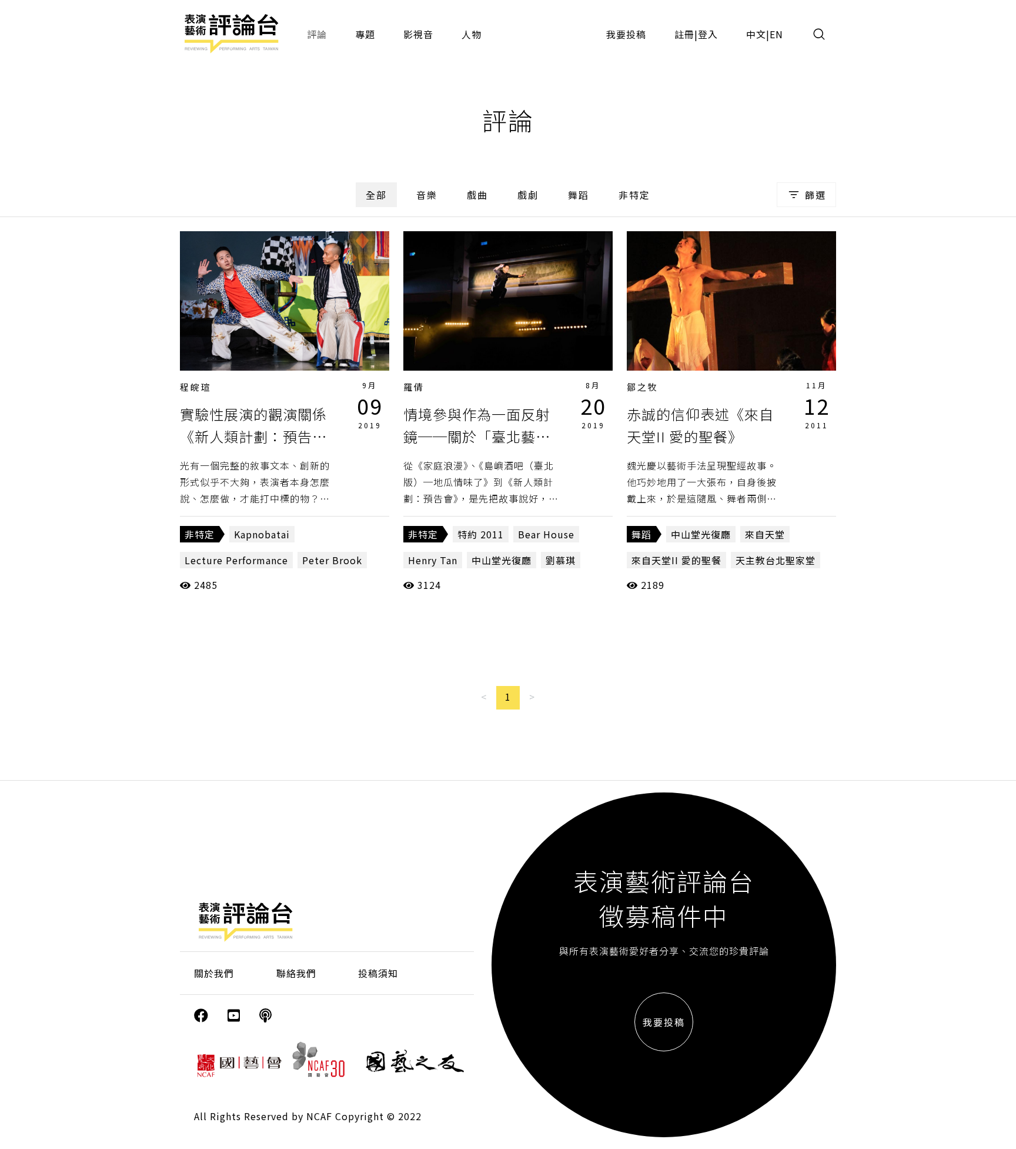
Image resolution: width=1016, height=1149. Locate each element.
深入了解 (284, 301)
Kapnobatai (262, 534)
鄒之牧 (643, 387)
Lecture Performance (236, 560)
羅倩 (414, 387)
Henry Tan (432, 560)
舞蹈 (578, 195)
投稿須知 (378, 973)
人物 (472, 34)
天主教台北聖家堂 (776, 560)
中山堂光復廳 (502, 560)
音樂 (426, 195)
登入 (708, 34)
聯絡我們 (296, 973)
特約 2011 (480, 534)
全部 (376, 195)
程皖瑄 (196, 387)
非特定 (634, 195)
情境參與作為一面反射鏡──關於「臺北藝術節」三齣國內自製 (476, 436)
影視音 (418, 34)
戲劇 (528, 195)
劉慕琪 (561, 560)
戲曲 (477, 195)
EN (776, 34)
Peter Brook (332, 560)
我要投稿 (626, 34)
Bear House (546, 534)
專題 (365, 34)
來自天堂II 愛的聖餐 (676, 560)
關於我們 (214, 973)
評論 (317, 34)
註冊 (684, 34)
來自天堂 (765, 534)
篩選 (815, 195)
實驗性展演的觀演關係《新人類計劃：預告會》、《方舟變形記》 (253, 436)
